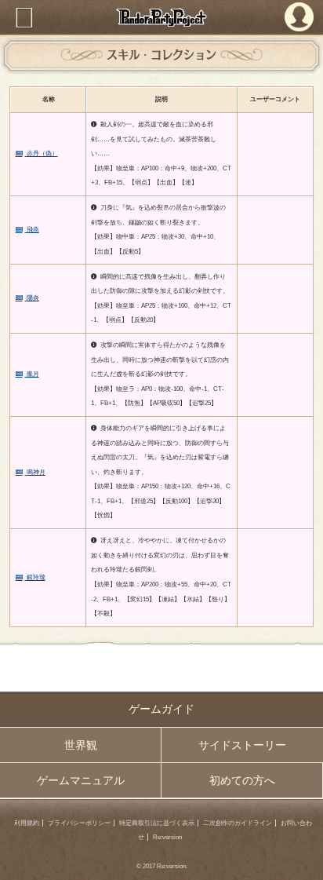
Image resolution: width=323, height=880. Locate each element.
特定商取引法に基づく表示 (156, 823)
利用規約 (26, 823)
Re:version (167, 837)
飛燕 (33, 229)
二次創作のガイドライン (237, 823)
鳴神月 (36, 472)
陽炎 (33, 297)
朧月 (33, 374)
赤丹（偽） (42, 153)
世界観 (80, 745)
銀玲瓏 (36, 577)
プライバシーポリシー (79, 823)
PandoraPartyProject (161, 17)
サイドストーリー (242, 745)
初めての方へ (242, 780)
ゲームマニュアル (81, 780)
